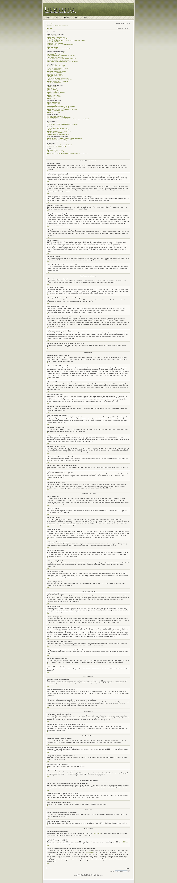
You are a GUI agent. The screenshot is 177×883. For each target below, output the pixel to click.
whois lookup (89, 852)
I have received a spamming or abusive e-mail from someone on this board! (68, 119)
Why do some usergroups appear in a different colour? (62, 109)
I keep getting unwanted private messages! (59, 117)
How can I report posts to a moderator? (58, 78)
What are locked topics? (54, 96)
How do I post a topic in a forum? (56, 65)
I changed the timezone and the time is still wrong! (61, 55)
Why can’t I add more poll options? (56, 71)
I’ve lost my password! (53, 41)
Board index (50, 28)
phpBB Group (96, 833)
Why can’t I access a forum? (55, 74)
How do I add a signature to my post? (57, 68)
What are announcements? (54, 94)
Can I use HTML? (52, 88)
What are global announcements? (56, 92)
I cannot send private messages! (56, 116)
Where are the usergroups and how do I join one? (61, 106)
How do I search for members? (55, 132)
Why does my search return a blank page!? (59, 131)
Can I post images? (52, 91)
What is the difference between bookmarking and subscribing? (64, 138)
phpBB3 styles (84, 874)
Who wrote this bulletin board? (55, 150)
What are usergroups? (53, 105)
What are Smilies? (52, 89)
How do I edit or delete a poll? (55, 72)
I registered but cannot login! (55, 43)
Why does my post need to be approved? (58, 81)
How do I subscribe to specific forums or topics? (60, 139)
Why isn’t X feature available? (55, 152)
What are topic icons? (53, 98)
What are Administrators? (54, 102)
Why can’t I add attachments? (55, 75)
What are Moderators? (53, 103)
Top (48, 170)
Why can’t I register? (52, 47)
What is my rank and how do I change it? (58, 60)
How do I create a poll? (53, 70)
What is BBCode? (52, 86)
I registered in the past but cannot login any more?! (61, 44)
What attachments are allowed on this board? (59, 145)
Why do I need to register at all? (56, 37)
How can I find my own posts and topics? (58, 134)
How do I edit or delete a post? (55, 67)
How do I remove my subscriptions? (57, 141)
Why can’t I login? (52, 36)
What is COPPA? (52, 46)
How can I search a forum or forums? (57, 128)
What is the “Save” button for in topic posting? (59, 80)
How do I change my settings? (55, 53)
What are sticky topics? (53, 95)
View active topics (63, 25)
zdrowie (94, 874)
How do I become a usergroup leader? (58, 108)
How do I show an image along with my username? (61, 58)
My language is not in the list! (55, 57)
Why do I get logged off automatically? (57, 39)
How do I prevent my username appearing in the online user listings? (66, 40)
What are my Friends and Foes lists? (57, 123)
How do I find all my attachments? (56, 146)
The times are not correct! (54, 54)
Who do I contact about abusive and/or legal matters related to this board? (67, 153)
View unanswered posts (52, 25)
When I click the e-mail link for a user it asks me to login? (62, 61)
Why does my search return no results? (58, 130)
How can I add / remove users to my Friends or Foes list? (63, 124)
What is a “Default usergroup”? (55, 110)
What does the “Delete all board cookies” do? (59, 49)
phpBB (81, 875)
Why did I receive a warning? (55, 77)
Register (52, 23)
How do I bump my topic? (54, 82)
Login (47, 23)
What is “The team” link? (54, 112)
